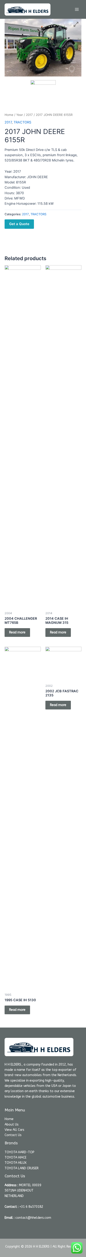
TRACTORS (22, 122)
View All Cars (14, 1130)
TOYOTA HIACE (15, 1157)
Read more (17, 632)
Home (9, 115)
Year (19, 115)
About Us (12, 1124)
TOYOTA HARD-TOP (19, 1152)
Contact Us (13, 1135)
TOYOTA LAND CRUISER (22, 1168)
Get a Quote (19, 224)
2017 (29, 115)
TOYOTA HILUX (16, 1163)
